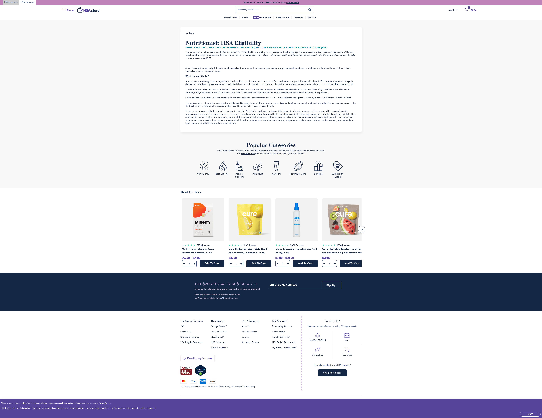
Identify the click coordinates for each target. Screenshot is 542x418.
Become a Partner (250, 343)
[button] (471, 9)
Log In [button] (453, 10)
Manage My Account (282, 326)
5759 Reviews (203, 246)
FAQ (182, 326)
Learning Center (218, 332)
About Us (246, 326)
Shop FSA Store (332, 373)
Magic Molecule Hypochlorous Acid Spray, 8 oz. (296, 251)
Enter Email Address (283, 285)
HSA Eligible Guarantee (191, 343)
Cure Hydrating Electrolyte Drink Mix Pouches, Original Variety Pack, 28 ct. (343, 251)
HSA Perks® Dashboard (283, 343)
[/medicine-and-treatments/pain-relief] (259, 168)
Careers (245, 337)
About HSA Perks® (281, 337)
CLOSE (530, 414)
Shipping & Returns (189, 337)
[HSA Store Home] (88, 10)
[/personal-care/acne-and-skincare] (240, 170)
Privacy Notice (105, 403)
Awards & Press (249, 332)
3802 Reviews (296, 246)
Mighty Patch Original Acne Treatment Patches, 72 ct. (198, 251)
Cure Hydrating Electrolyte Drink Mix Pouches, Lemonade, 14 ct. (248, 251)
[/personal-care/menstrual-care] (298, 168)
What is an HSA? (219, 348)
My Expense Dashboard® (284, 348)
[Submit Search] (309, 10)
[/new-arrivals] (203, 168)
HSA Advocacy (218, 343)
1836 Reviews (249, 246)
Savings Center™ (219, 326)
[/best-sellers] (222, 169)
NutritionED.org (342, 98)
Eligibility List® (217, 337)
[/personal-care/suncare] (276, 169)
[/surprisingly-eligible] (338, 169)
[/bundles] (319, 169)
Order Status (278, 332)
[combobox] (274, 9)
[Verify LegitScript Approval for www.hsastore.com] (200, 370)
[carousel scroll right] (361, 229)
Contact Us (186, 332)
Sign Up (331, 285)
